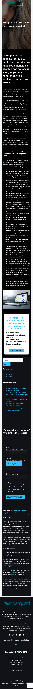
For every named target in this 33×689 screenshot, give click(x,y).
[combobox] (14, 463)
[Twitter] (13, 635)
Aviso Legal (5, 683)
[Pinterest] (23, 635)
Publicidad (9, 377)
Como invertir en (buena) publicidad (16, 408)
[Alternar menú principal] (29, 3)
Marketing (9, 374)
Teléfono (9, 458)
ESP (19, 2)
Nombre (9, 447)
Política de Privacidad (17, 683)
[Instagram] (16, 635)
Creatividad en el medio (13, 410)
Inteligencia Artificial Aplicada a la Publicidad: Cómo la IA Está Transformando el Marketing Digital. (17, 390)
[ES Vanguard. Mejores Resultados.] (8, 3)
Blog (16, 644)
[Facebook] (9, 635)
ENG (19, 4)
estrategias (15, 572)
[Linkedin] (20, 635)
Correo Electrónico (12, 474)
